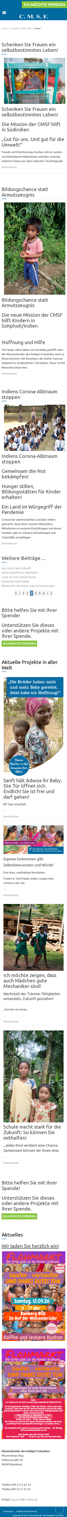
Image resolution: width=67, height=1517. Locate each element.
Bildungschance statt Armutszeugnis (25, 192)
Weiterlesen (9, 167)
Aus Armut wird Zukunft (16, 568)
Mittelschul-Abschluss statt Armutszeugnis (28, 585)
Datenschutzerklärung (27, 1511)
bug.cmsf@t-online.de (24, 1499)
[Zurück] (19, 593)
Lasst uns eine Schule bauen (19, 576)
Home (4, 28)
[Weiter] (47, 593)
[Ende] (51, 593)
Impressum (8, 1511)
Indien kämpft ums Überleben (20, 572)
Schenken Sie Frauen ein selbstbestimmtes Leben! (30, 47)
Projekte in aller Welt (21, 28)
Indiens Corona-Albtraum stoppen (29, 394)
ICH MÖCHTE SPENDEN (44, 4)
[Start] (16, 593)
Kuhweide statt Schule (15, 581)
